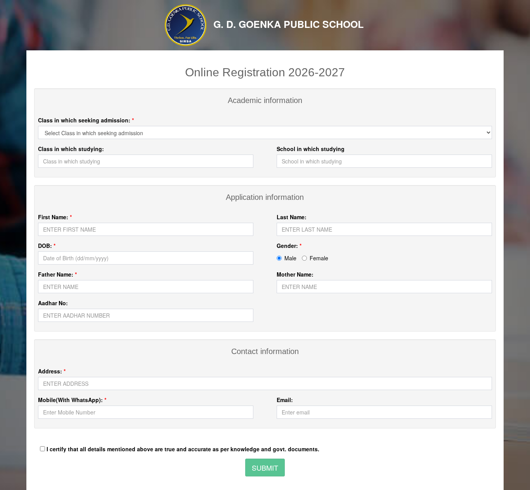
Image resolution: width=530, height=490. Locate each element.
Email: (285, 400)
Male (290, 258)
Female (319, 258)
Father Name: (57, 274)
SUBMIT (265, 467)
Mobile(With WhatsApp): (72, 400)
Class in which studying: (71, 149)
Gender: (289, 245)
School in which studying (311, 149)
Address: (52, 371)
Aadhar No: (53, 303)
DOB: (46, 245)
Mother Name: (295, 274)
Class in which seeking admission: (86, 120)
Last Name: (292, 217)
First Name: (55, 217)
